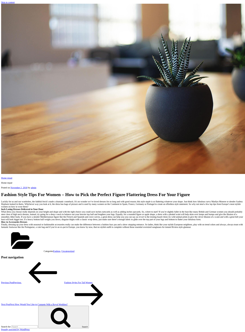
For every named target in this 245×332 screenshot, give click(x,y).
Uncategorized (67, 251)
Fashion (56, 251)
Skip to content (8, 2)
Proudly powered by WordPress (15, 329)
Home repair (6, 178)
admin (33, 187)
